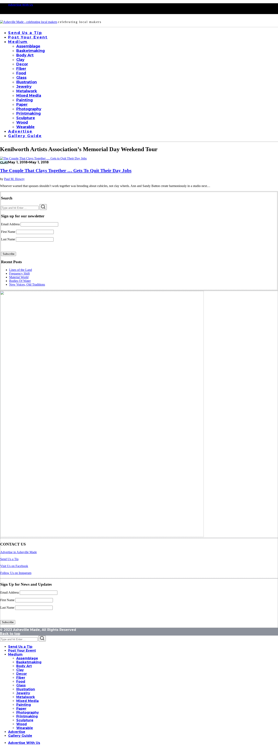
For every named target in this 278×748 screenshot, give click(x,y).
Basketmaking (29, 662)
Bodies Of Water (20, 281)
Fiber (20, 678)
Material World (18, 277)
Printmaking (27, 716)
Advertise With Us (20, 4)
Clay (4, 162)
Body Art (24, 666)
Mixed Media (27, 701)
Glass (21, 685)
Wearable (24, 728)
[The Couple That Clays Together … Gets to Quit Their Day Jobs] (43, 158)
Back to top (10, 634)
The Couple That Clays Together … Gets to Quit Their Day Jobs (65, 170)
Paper (21, 709)
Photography (27, 712)
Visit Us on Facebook (14, 566)
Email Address (10, 224)
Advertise (16, 732)
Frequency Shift (19, 273)
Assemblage (27, 658)
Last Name (8, 239)
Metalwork (25, 697)
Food (20, 681)
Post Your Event (22, 650)
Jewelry (23, 693)
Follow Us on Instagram (15, 573)
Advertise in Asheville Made (18, 552)
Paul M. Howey (14, 179)
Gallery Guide (20, 736)
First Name (8, 231)
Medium (15, 654)
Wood (21, 724)
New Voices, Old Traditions (27, 284)
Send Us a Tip (9, 559)
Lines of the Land (20, 270)
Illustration (25, 689)
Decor (21, 674)
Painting (23, 705)
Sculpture (24, 720)
